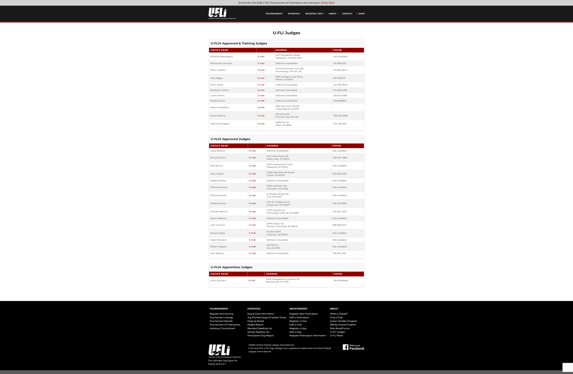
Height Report (255, 324)
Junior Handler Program (343, 321)
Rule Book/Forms (340, 328)
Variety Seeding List (258, 331)
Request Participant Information (307, 335)
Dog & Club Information (260, 313)
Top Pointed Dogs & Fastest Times (266, 317)
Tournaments (274, 14)
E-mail (261, 56)
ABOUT (334, 308)
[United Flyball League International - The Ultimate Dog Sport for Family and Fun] (226, 13)
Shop (362, 14)
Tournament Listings (221, 317)
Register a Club (298, 321)
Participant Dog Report (260, 335)
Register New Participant (303, 313)
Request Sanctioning (221, 313)
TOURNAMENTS (219, 308)
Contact (347, 14)
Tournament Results (221, 321)
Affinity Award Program (343, 324)
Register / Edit (314, 14)
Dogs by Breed (255, 321)
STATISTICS (253, 308)
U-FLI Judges (337, 331)
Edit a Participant (299, 317)
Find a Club (336, 317)
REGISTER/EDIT (298, 308)
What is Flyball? (339, 313)
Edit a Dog (295, 331)
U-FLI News (336, 335)
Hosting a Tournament (222, 328)
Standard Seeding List (259, 328)
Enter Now (327, 2)
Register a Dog (297, 328)
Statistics (294, 14)
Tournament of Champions (225, 324)
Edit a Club (295, 324)
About (332, 14)
